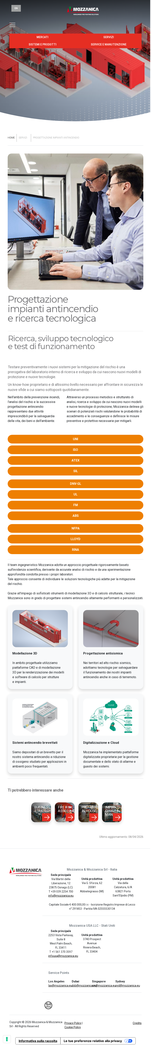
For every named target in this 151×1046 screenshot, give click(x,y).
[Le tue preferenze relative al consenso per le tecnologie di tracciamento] (7, 1039)
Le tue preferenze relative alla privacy (93, 1041)
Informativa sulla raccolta (38, 1041)
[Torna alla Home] (75, 13)
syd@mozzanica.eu (127, 985)
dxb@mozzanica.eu (84, 985)
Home (11, 137)
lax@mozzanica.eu (60, 985)
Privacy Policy (72, 1023)
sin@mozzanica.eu (104, 985)
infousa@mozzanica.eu (63, 955)
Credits (137, 1023)
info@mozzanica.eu (61, 895)
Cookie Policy (72, 1027)
